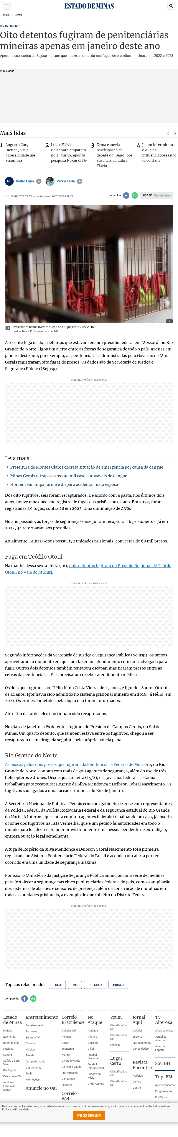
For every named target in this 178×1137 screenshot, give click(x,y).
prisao (118, 985)
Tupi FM (163, 1076)
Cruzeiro (93, 1042)
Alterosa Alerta (164, 1030)
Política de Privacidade (15, 1109)
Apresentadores (165, 1085)
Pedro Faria (25, 181)
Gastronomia (33, 1067)
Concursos (68, 1078)
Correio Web (69, 1096)
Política (7, 1030)
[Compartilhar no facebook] (126, 195)
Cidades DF (69, 1030)
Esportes (67, 1084)
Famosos (31, 1031)
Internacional (11, 1042)
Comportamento (35, 1061)
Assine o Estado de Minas (9, 1086)
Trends (30, 1055)
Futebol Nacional (93, 1056)
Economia (9, 1036)
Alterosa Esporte (160, 1048)
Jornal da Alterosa (160, 1038)
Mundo (66, 1054)
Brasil (65, 1042)
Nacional (8, 1048)
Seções (7, 6)
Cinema (30, 1043)
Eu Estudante (70, 1072)
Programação (163, 1091)
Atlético (92, 1036)
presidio (95, 985)
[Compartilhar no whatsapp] (135, 195)
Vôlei (91, 1048)
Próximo (175, 133)
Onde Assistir (96, 1083)
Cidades (138, 1030)
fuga (57, 985)
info (38, 181)
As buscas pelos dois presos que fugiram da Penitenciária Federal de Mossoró (78, 764)
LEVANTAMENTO (10, 26)
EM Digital (9, 1070)
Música (30, 1049)
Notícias (115, 1044)
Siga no (147, 195)
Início (6, 15)
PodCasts (161, 1097)
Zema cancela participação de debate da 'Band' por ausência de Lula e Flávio (114, 155)
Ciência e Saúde (71, 1066)
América (93, 1030)
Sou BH (162, 1063)
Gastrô (137, 1087)
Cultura (7, 1054)
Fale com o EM (12, 1076)
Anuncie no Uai (41, 1088)
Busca (171, 6)
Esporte (137, 1036)
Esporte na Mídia (94, 1075)
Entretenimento (35, 1025)
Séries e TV (33, 1037)
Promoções (33, 1079)
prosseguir (89, 1115)
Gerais (18, 15)
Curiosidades (141, 1048)
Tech (29, 1073)
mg (75, 985)
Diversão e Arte (71, 1060)
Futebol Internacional (96, 1066)
